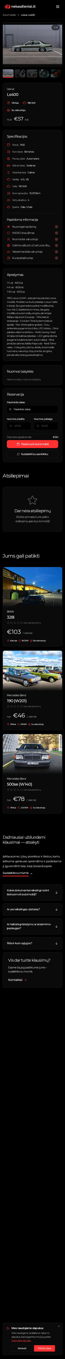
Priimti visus (44, 1348)
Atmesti (22, 1348)
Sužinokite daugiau (21, 1340)
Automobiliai (9, 14)
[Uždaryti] (59, 1326)
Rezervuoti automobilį (34, 444)
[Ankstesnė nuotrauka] (9, 44)
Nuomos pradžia (15, 418)
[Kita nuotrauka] (56, 44)
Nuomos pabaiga (43, 418)
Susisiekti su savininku (34, 454)
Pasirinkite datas (16, 402)
